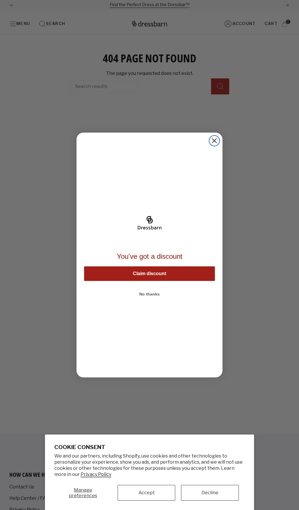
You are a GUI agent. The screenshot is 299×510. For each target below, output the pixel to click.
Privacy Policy (96, 474)
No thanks (149, 294)
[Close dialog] (214, 141)
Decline (209, 492)
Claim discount (149, 273)
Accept (146, 492)
